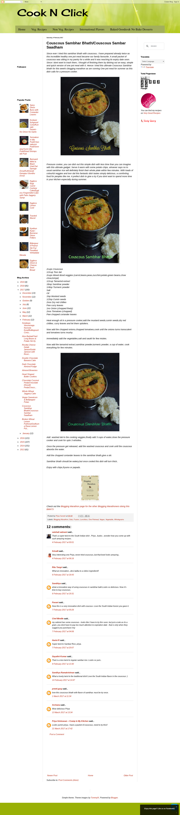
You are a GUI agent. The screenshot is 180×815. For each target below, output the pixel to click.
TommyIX (95, 798)
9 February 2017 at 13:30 (63, 664)
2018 (22, 286)
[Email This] (79, 516)
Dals (71, 519)
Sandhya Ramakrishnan (63, 673)
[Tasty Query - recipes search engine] (148, 123)
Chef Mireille (57, 619)
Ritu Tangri (57, 567)
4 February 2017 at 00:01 (63, 542)
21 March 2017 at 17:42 (62, 729)
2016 (22, 438)
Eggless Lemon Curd (33, 205)
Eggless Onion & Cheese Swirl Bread (33, 265)
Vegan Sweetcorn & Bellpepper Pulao (29, 399)
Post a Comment (57, 734)
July (24, 304)
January (26, 433)
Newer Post (52, 775)
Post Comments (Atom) (68, 780)
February (26, 320)
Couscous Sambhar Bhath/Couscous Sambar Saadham (30, 410)
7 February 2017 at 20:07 (63, 648)
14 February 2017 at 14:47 (63, 680)
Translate (150, 67)
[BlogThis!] (81, 516)
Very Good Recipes (152, 113)
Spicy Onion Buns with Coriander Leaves (34, 110)
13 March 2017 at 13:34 (62, 712)
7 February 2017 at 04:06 (63, 631)
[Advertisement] (90, 755)
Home (21, 29)
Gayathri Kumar (59, 656)
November (27, 297)
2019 (22, 282)
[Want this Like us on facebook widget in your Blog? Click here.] (176, 813)
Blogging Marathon (61, 519)
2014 (22, 446)
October (26, 301)
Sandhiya (56, 583)
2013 (22, 450)
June (24, 308)
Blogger (114, 798)
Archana (56, 705)
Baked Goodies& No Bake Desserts (131, 29)
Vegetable (109, 519)
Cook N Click (52, 12)
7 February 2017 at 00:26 (63, 610)
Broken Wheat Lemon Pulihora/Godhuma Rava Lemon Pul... (30, 424)
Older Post (128, 775)
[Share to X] (84, 516)
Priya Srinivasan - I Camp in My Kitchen (70, 721)
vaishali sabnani (59, 532)
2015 (22, 442)
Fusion (76, 519)
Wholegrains (119, 519)
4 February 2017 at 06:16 (63, 558)
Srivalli (55, 551)
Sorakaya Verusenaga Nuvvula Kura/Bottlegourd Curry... (30, 328)
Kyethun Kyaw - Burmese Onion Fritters (34, 233)
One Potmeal (94, 519)
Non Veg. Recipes (63, 29)
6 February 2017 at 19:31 (63, 594)
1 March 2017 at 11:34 (61, 696)
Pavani (55, 602)
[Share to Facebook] (86, 516)
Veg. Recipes (39, 29)
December (27, 293)
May (24, 312)
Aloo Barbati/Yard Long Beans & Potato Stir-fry (29, 338)
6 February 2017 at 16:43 (63, 575)
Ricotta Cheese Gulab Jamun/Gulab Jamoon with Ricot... (29, 349)
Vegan (102, 519)
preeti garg (57, 689)
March (25, 316)
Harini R (56, 640)
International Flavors (92, 29)
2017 (22, 290)
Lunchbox (84, 519)
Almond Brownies (29, 370)
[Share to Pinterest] (88, 516)
